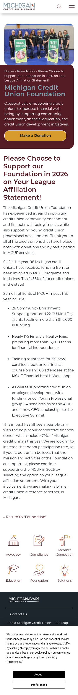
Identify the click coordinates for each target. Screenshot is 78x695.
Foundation (26, 71)
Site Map (61, 623)
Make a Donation (35, 135)
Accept (39, 674)
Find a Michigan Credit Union (29, 623)
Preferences (39, 684)
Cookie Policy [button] (42, 652)
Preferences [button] (14, 661)
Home (9, 71)
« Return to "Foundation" (25, 517)
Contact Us (18, 614)
